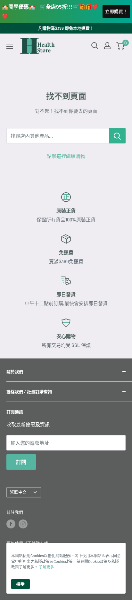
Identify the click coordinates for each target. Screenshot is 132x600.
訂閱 (21, 462)
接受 (20, 584)
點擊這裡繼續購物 (66, 156)
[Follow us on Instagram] (23, 523)
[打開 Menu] (9, 46)
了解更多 (46, 567)
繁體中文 (18, 492)
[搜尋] (94, 45)
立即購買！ (116, 11)
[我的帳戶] (107, 45)
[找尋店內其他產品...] (117, 135)
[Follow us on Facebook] (10, 523)
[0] (120, 46)
